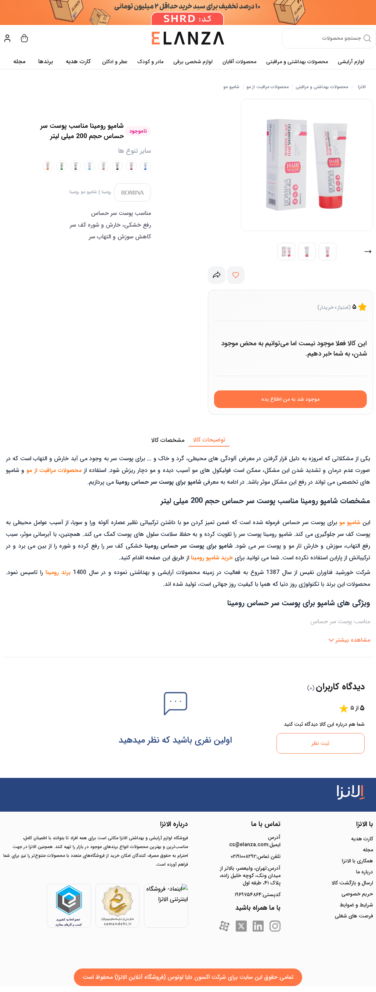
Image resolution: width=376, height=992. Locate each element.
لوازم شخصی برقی (193, 62)
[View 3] (327, 251)
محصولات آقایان (239, 62)
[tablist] (188, 440)
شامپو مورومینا (83, 192)
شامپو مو (231, 87)
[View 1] (286, 251)
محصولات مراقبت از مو (267, 87)
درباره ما (364, 872)
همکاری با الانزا (357, 861)
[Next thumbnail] (368, 251)
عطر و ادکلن (114, 62)
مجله (19, 61)
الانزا (362, 87)
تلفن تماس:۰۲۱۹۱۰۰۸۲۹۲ (256, 856)
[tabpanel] (188, 547)
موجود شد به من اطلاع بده (290, 399)
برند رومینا (58, 572)
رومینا (106, 192)
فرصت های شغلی (354, 916)
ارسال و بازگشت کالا (352, 883)
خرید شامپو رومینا (212, 557)
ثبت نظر (320, 743)
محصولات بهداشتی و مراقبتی (297, 62)
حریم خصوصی (357, 894)
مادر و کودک (150, 62)
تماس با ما (266, 824)
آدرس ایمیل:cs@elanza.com (255, 841)
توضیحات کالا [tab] (209, 439)
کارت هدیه (362, 839)
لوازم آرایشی (351, 62)
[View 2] (307, 251)
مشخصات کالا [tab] (167, 440)
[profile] (7, 38)
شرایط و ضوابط (356, 905)
